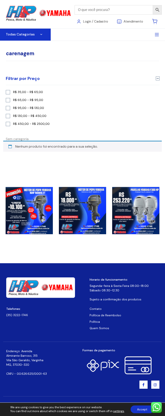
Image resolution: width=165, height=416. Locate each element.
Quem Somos (99, 328)
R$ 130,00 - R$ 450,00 (29, 116)
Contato (96, 309)
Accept (142, 409)
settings (118, 411)
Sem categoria (17, 139)
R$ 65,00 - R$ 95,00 (28, 100)
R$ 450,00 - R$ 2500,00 (31, 124)
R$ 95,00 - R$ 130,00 (28, 108)
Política (95, 322)
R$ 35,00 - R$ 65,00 (28, 92)
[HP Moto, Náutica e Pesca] (39, 14)
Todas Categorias (20, 34)
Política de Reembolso (105, 315)
